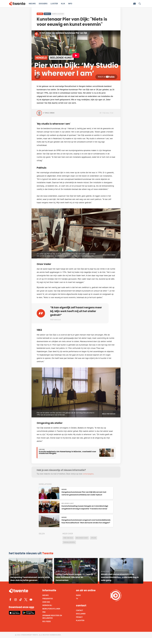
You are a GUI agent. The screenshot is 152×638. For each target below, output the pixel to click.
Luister (54, 3)
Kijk (63, 3)
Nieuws (32, 3)
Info (70, 3)
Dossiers (43, 3)
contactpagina (88, 474)
